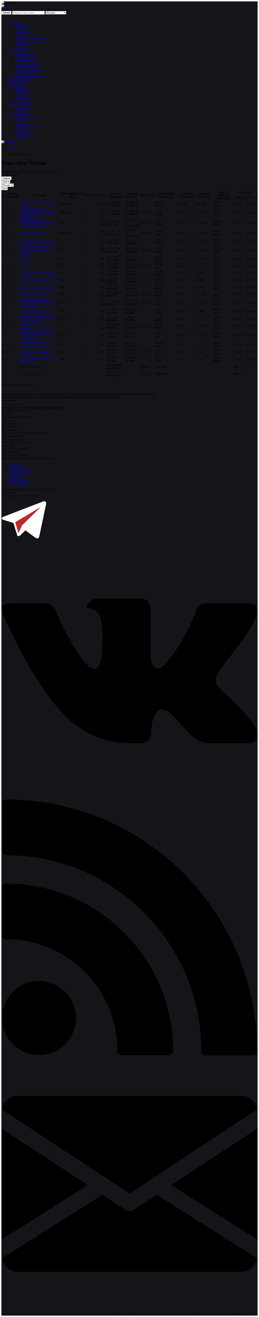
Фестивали (22, 91)
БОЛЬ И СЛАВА (31, 279)
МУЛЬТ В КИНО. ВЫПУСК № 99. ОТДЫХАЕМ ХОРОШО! (38, 335)
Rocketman (43, 294)
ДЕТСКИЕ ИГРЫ (31, 241)
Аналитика (22, 31)
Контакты (21, 123)
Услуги (20, 120)
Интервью (22, 28)
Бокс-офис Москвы (27, 60)
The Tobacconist (41, 346)
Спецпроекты (24, 101)
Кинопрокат (23, 88)
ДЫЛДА (26, 258)
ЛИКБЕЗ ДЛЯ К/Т (19, 104)
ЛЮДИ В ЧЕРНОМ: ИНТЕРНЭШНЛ (33, 211)
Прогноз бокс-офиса (28, 69)
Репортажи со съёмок (28, 41)
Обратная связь (25, 132)
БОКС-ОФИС (16, 50)
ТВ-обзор (21, 34)
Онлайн (20, 94)
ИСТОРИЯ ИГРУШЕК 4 (36, 202)
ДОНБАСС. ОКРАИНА (35, 351)
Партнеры (22, 129)
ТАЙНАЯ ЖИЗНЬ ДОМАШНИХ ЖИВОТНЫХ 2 (39, 221)
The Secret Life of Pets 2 (34, 225)
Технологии (23, 47)
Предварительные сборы (30, 75)
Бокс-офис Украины (28, 63)
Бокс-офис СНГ (25, 56)
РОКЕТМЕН (28, 294)
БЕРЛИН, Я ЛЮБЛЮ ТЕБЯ (38, 317)
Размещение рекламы (28, 126)
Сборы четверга (25, 72)
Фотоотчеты (23, 98)
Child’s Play (50, 241)
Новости (13, 22)
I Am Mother (48, 272)
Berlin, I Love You (31, 320)
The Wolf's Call (47, 287)
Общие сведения (26, 117)
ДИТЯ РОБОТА (30, 272)
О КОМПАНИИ (18, 113)
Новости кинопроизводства (32, 37)
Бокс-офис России (26, 53)
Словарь (21, 110)
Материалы (22, 107)
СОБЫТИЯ (15, 85)
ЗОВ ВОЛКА (29, 287)
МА (23, 265)
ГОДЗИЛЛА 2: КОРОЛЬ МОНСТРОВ (35, 301)
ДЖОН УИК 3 (29, 324)
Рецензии (21, 44)
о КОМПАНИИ (18, 483)
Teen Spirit (44, 311)
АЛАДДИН (28, 232)
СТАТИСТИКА (18, 82)
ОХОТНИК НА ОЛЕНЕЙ (37, 358)
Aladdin (40, 232)
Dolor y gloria (49, 279)
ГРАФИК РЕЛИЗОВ (20, 79)
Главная (13, 148)
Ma (28, 265)
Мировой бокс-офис (28, 66)
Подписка (21, 136)
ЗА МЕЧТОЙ (29, 311)
